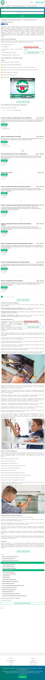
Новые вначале (10, 110)
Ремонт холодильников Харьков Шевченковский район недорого (16, 224)
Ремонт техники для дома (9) (8, 583)
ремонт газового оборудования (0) (9, 579)
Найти (22, 16)
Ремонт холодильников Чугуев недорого (12, 280)
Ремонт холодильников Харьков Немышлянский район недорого (18, 205)
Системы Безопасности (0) (8, 591)
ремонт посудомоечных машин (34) (9, 568)
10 (13, 296)
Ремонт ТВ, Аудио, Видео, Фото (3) (9, 587)
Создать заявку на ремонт (23, 101)
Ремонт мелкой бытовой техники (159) (10, 560)
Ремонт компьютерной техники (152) (10, 556)
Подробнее (4, 124)
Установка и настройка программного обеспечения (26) (14, 595)
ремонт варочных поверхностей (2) (9, 573)
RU (6, 2)
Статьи (11, 662)
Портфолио (8, 6)
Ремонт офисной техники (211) (9, 558)
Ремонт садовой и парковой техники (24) (11, 593)
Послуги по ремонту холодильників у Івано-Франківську (16, 118)
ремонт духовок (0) (6, 575)
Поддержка (33, 660)
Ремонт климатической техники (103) (10, 581)
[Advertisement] (22, 617)
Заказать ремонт (40, 2)
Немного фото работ (6, 172)
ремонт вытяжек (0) (6, 577)
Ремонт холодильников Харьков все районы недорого (16, 186)
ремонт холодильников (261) (8, 570)
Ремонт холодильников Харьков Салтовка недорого (15, 262)
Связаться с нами (33, 662)
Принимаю (22, 677)
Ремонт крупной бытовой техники (18, 6)
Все (2, 554)
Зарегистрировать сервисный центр (22, 603)
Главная (2, 6)
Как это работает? (11, 660)
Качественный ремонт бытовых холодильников (14, 154)
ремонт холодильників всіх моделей (11, 136)
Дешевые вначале (17, 110)
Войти (31, 2)
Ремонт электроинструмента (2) (9, 589)
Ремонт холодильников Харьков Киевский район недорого (17, 243)
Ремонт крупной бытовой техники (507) (10, 562)
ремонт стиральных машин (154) (9, 564)
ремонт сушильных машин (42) (8, 566)
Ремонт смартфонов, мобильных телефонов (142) (13, 585)
